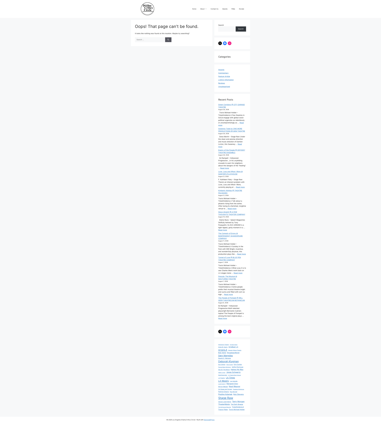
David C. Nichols (224, 358)
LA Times (230, 377)
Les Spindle (233, 381)
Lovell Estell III (222, 384)
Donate (241, 9)
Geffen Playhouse (237, 367)
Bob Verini (222, 353)
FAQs (233, 9)
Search (221, 25)
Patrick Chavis (223, 392)
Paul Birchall (233, 392)
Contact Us (214, 9)
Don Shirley (221, 364)
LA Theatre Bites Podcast (234, 375)
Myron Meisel (223, 387)
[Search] (168, 39)
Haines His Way (237, 369)
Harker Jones (221, 372)
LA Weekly (223, 381)
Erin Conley (238, 364)
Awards (225, 9)
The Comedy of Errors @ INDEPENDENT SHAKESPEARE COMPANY (230, 236)
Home (194, 9)
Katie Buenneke (222, 375)
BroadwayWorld (233, 353)
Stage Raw (225, 398)
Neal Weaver (234, 386)
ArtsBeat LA (233, 347)
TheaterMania (224, 404)
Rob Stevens (238, 394)
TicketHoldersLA (238, 407)
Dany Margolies (225, 355)
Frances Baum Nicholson (224, 367)
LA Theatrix (221, 378)
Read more (224, 168)
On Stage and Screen (225, 389)
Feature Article (224, 76)
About (202, 9)
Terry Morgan (238, 401)
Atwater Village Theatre (234, 350)
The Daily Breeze (237, 404)
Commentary (223, 73)
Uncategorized (224, 87)
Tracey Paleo (223, 409)
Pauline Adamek (225, 394)
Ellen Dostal (229, 364)
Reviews (221, 83)
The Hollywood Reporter (224, 407)
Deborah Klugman (228, 361)
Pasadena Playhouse (238, 389)
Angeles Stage (233, 344)
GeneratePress (209, 420)
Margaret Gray (232, 384)
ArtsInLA (222, 350)
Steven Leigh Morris (224, 402)
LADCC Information (226, 80)
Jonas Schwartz (233, 372)
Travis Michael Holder (237, 409)
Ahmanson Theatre (223, 344)
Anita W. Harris (223, 347)
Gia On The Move (224, 369)
